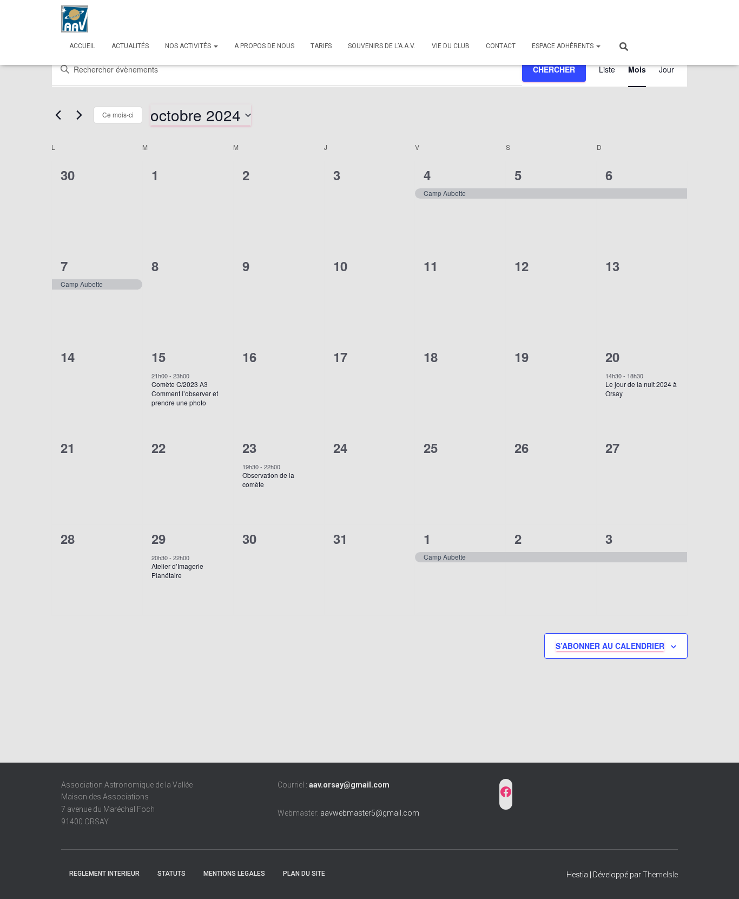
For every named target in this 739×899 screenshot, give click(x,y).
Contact (501, 46)
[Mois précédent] (57, 115)
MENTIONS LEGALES (234, 873)
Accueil (82, 46)
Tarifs (321, 46)
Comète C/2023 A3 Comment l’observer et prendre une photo (184, 392)
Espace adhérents (563, 46)
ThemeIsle (660, 874)
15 (158, 356)
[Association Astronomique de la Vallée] (74, 18)
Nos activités (189, 46)
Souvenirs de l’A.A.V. (381, 46)
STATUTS (171, 873)
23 (249, 447)
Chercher (554, 69)
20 (612, 356)
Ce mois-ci (118, 114)
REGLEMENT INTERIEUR (104, 873)
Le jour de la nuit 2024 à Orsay (641, 388)
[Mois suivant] (78, 115)
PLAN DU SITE (304, 873)
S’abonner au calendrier (610, 645)
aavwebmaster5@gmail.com (369, 813)
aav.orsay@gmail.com (349, 784)
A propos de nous (264, 46)
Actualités (130, 46)
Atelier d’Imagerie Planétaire (177, 570)
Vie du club (451, 46)
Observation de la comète (268, 479)
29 (158, 538)
